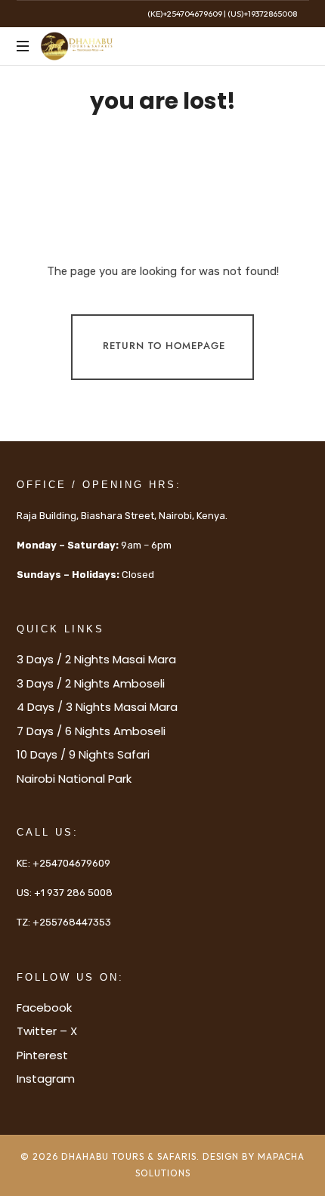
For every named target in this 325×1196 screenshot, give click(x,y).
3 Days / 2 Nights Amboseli (91, 683)
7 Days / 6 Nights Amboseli (91, 731)
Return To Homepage (164, 347)
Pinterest (42, 1055)
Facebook (44, 1007)
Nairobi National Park (74, 779)
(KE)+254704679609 (184, 13)
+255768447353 (71, 922)
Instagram (46, 1078)
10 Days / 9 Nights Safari (83, 754)
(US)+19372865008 (262, 13)
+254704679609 (71, 863)
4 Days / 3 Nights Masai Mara (97, 707)
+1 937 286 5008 (73, 892)
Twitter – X (47, 1031)
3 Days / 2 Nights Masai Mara (96, 659)
